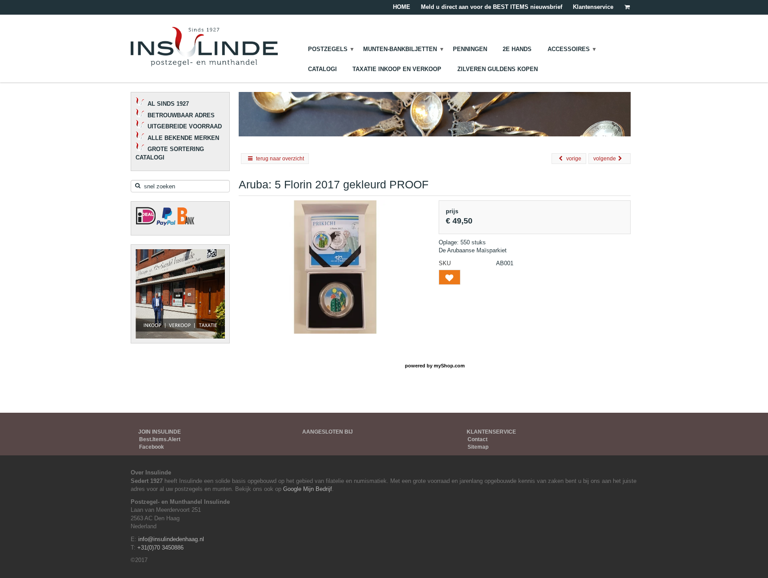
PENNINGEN (470, 49)
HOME (401, 7)
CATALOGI (322, 69)
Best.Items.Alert (159, 439)
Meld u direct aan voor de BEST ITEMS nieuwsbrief (491, 7)
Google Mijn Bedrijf (307, 489)
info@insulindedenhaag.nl (171, 539)
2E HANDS (517, 49)
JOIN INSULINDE (159, 432)
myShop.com (449, 365)
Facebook (151, 447)
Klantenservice (593, 7)
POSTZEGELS (328, 49)
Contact (478, 439)
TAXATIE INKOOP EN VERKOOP (396, 69)
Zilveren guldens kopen (497, 69)
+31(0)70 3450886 (160, 547)
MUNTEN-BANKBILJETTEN (400, 49)
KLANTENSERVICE (491, 432)
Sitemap (478, 447)
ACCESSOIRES (569, 49)
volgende (604, 158)
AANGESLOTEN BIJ (327, 432)
